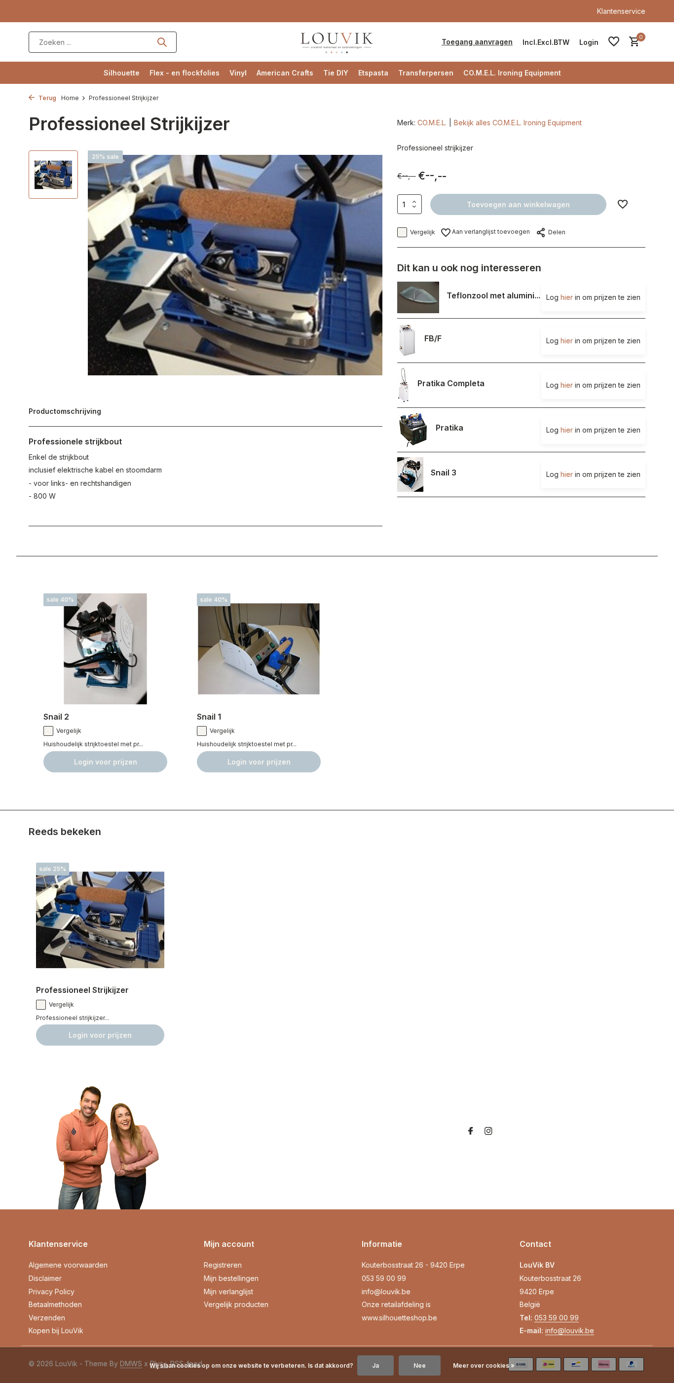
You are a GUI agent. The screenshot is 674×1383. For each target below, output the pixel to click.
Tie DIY (335, 73)
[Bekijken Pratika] (412, 430)
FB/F (433, 338)
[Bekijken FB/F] (407, 341)
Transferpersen (425, 73)
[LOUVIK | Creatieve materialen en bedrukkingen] (337, 42)
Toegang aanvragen (477, 41)
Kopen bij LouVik (56, 1330)
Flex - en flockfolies (185, 73)
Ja (375, 1365)
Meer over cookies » (484, 1365)
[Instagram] (488, 1131)
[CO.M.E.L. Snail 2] (105, 648)
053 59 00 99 (384, 1278)
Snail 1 (209, 717)
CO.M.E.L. (432, 122)
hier (567, 297)
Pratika (449, 428)
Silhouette (122, 73)
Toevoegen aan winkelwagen (518, 204)
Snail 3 (443, 472)
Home (70, 98)
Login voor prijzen (105, 762)
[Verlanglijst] (613, 42)
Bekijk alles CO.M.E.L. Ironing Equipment (518, 122)
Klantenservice (621, 11)
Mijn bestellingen (231, 1278)
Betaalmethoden (55, 1304)
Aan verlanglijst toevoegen (490, 231)
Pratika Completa (451, 383)
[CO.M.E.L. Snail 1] (259, 648)
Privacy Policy (52, 1291)
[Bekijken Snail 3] (410, 474)
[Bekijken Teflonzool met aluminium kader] (418, 297)
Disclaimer (45, 1278)
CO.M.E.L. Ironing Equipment (512, 73)
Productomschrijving (65, 411)
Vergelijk (422, 232)
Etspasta (373, 73)
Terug (46, 98)
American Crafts (285, 73)
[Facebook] (471, 1131)
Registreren (223, 1265)
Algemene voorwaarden (68, 1265)
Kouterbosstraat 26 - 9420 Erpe (413, 1265)
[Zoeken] (161, 42)
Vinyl (238, 73)
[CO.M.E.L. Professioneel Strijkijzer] (100, 920)
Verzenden (47, 1317)
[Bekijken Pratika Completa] (403, 385)
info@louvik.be (386, 1291)
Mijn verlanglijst (228, 1291)
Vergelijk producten (236, 1304)
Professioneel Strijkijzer (82, 990)
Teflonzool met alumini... (493, 295)
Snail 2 (56, 717)
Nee (419, 1365)
